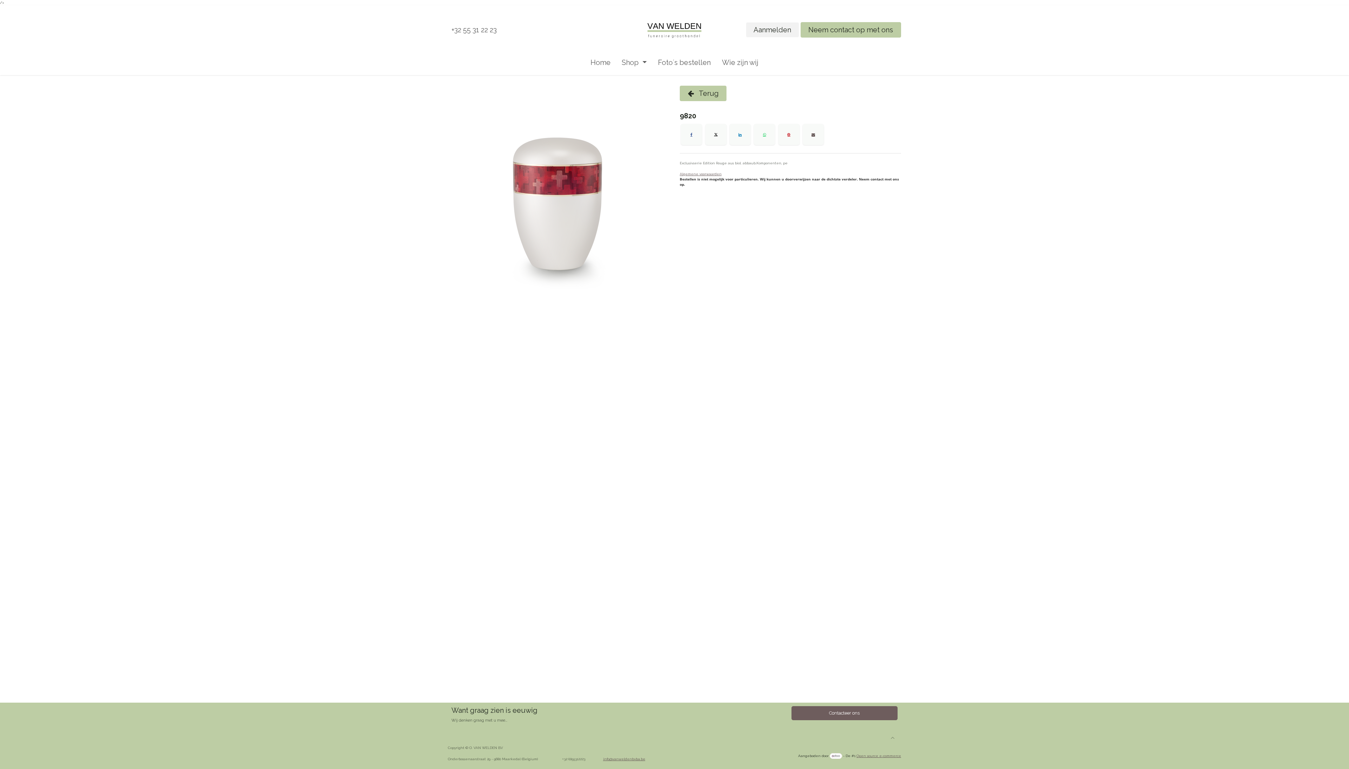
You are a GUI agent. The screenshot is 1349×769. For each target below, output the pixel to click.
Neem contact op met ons (850, 30)
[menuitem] (600, 62)
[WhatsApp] (764, 134)
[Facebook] (691, 134)
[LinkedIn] (740, 134)
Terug (708, 93)
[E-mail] (813, 134)
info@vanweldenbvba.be (624, 759)
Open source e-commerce (878, 756)
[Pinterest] (789, 134)
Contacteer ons (844, 713)
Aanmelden (772, 30)
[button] (892, 737)
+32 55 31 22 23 (474, 30)
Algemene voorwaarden (701, 174)
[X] (715, 134)
